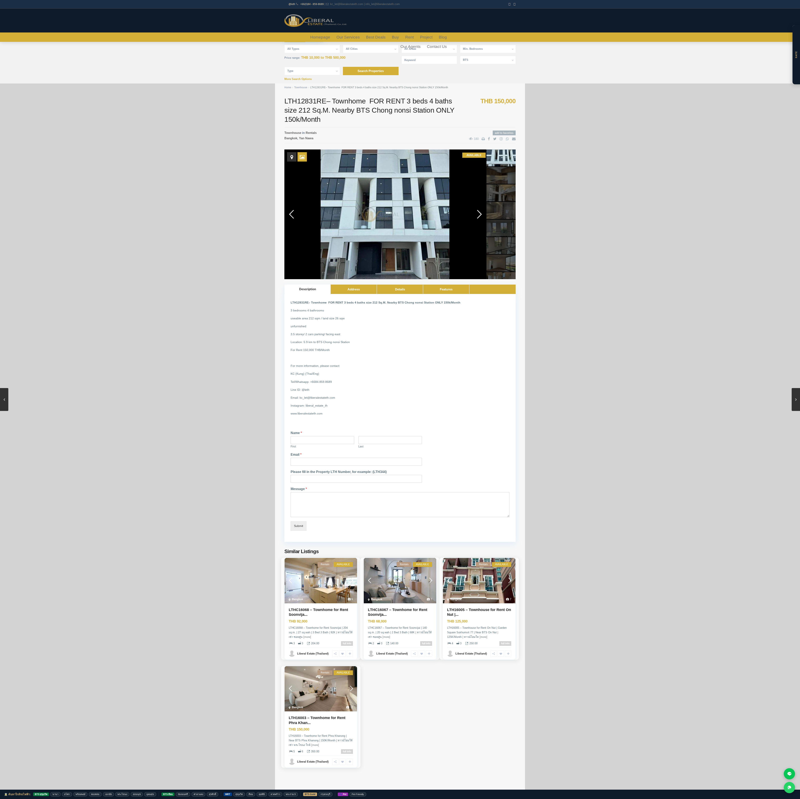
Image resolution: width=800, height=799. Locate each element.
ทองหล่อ (95, 794)
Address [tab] (354, 289)
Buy (395, 37)
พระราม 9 (291, 794)
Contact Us (437, 46)
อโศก (67, 794)
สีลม (251, 794)
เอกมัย (108, 794)
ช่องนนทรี (183, 794)
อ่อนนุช (137, 794)
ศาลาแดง (198, 794)
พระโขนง (122, 794)
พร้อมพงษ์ (80, 794)
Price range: (292, 57)
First (293, 446)
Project (426, 37)
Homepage (320, 37)
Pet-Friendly (358, 794)
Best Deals (376, 37)
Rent (409, 37)
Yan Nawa (306, 138)
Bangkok (290, 138)
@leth (292, 4)
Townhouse (300, 87)
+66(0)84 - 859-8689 (312, 4)
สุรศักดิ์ (212, 794)
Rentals (311, 132)
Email (296, 454)
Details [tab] (400, 289)
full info (347, 643)
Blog (443, 37)
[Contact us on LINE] (789, 773)
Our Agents (410, 46)
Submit (298, 526)
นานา (55, 794)
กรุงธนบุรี (325, 794)
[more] (307, 636)
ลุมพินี (262, 794)
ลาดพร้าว (275, 794)
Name (296, 433)
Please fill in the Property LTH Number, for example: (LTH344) (339, 472)
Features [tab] (446, 289)
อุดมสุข (150, 794)
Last (361, 446)
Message (299, 489)
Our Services (348, 37)
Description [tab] (307, 289)
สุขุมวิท (239, 794)
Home (287, 87)
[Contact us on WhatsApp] (789, 787)
